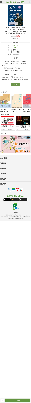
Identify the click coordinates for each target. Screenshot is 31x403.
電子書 (14, 2)
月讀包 (18, 2)
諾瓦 (18, 45)
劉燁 (14, 45)
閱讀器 (22, 2)
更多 (15, 84)
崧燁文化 (15, 47)
